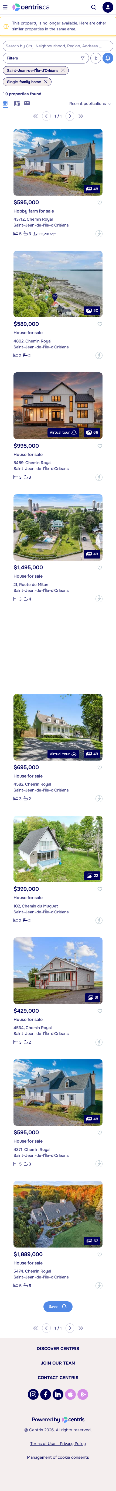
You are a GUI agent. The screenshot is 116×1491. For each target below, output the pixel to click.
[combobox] (58, 46)
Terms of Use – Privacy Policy (58, 1443)
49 (95, 554)
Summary (27, 102)
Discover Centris (58, 1348)
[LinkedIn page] (58, 1394)
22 (96, 875)
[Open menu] (5, 7)
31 (96, 997)
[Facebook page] (45, 1394)
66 (95, 432)
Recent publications (87, 103)
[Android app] (82, 1394)
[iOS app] (70, 1394)
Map (16, 102)
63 (96, 1240)
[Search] (93, 7)
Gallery (5, 102)
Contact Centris (58, 1377)
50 (95, 310)
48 (95, 188)
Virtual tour (60, 432)
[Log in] (108, 7)
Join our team (58, 1363)
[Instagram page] (33, 1394)
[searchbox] (55, 46)
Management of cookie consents (58, 1457)
